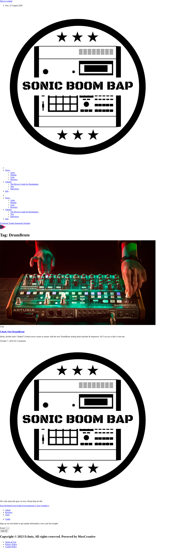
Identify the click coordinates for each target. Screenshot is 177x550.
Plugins (13, 175)
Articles (8, 182)
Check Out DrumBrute (12, 331)
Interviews (14, 189)
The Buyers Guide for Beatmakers (24, 184)
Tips (12, 186)
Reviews (13, 179)
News (7, 170)
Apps (12, 172)
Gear (12, 177)
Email (2, 528)
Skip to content (6, 1)
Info (7, 191)
